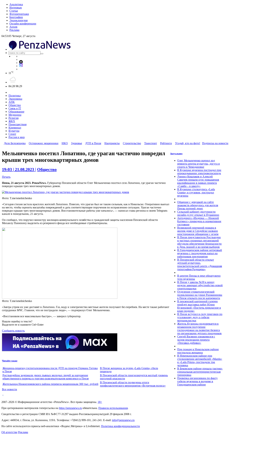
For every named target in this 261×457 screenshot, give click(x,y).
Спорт (12, 133)
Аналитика (16, 4)
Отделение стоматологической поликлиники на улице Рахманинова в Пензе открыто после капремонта (199, 295)
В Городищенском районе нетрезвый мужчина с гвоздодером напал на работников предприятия (199, 253)
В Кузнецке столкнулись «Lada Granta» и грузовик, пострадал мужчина (196, 192)
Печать (6, 176)
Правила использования (113, 408)
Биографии (16, 17)
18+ (100, 401)
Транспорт (150, 143)
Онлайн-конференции (22, 23)
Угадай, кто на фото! (187, 143)
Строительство (132, 143)
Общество (15, 105)
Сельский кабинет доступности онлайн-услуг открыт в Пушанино (198, 213)
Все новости (9, 389)
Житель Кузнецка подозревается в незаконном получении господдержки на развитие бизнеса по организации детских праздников (199, 328)
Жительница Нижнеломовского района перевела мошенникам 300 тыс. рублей (50, 384)
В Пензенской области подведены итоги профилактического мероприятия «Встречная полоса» (133, 384)
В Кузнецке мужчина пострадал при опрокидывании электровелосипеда (199, 172)
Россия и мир (17, 137)
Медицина (15, 114)
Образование (16, 111)
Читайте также (9, 360)
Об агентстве (9, 432)
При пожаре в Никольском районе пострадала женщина (198, 351)
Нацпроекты (112, 143)
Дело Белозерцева (15, 143)
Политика (15, 95)
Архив (13, 26)
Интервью (15, 7)
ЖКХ (12, 121)
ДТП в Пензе (93, 143)
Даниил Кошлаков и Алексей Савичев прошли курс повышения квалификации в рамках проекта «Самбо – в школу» (198, 181)
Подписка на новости (215, 143)
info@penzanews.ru (123, 420)
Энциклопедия (18, 20)
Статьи (13, 10)
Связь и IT (15, 108)
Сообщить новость (13, 330)
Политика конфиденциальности (120, 426)
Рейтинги (166, 143)
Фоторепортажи (19, 13)
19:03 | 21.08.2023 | (19, 169)
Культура (14, 130)
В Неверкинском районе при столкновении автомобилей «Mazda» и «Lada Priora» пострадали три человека (199, 360)
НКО (65, 143)
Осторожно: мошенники (43, 143)
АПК (12, 101)
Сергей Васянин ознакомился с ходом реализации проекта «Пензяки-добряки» (196, 339)
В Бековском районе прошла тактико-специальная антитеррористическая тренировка (200, 371)
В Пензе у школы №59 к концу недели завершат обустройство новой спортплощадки (200, 285)
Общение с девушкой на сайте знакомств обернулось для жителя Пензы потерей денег (197, 205)
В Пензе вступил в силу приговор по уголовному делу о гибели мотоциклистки (199, 317)
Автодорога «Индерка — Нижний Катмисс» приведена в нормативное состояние (199, 221)
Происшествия (17, 124)
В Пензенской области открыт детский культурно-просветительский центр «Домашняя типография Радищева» (199, 264)
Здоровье (76, 143)
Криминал (15, 127)
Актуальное (176, 153)
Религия (13, 117)
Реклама (14, 29)
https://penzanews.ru (70, 408)
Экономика (15, 98)
